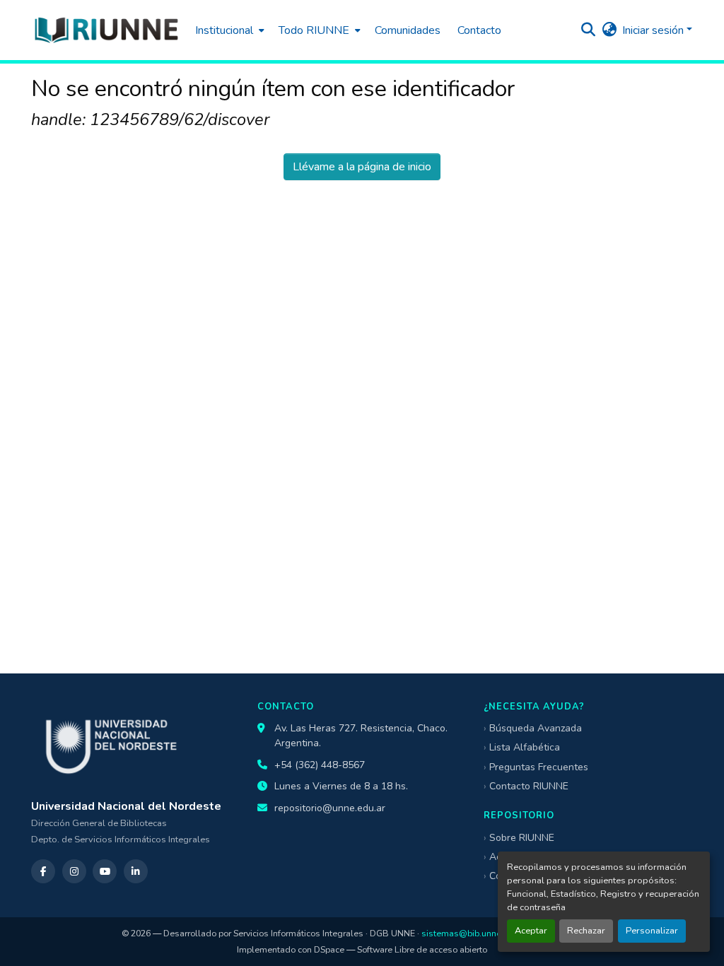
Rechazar (586, 930)
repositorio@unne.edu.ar (329, 808)
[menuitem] (228, 30)
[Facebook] (43, 871)
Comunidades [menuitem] (407, 30)
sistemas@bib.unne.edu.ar (475, 933)
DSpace (329, 949)
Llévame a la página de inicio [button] (362, 167)
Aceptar (531, 930)
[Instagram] (74, 871)
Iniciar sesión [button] (654, 30)
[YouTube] (105, 871)
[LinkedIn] (136, 871)
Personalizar (652, 930)
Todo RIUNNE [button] (314, 30)
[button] (106, 30)
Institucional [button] (224, 30)
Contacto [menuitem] (479, 30)
